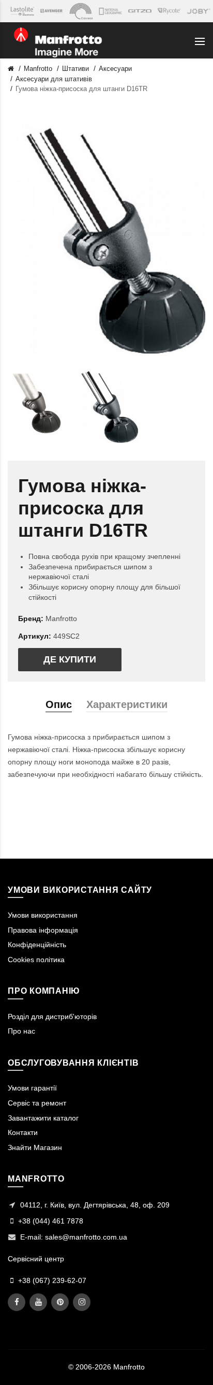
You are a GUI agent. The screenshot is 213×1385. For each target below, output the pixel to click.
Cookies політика (36, 959)
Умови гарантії (32, 1088)
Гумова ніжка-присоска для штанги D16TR (81, 89)
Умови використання (43, 915)
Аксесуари (115, 68)
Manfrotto (38, 68)
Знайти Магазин (35, 1147)
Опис (58, 704)
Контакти (23, 1132)
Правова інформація (43, 930)
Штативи (75, 68)
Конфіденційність (37, 944)
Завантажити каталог (43, 1118)
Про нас (21, 1031)
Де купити (69, 659)
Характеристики (127, 704)
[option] (39, 405)
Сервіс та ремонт (37, 1103)
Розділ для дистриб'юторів (52, 1016)
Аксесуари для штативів (54, 79)
